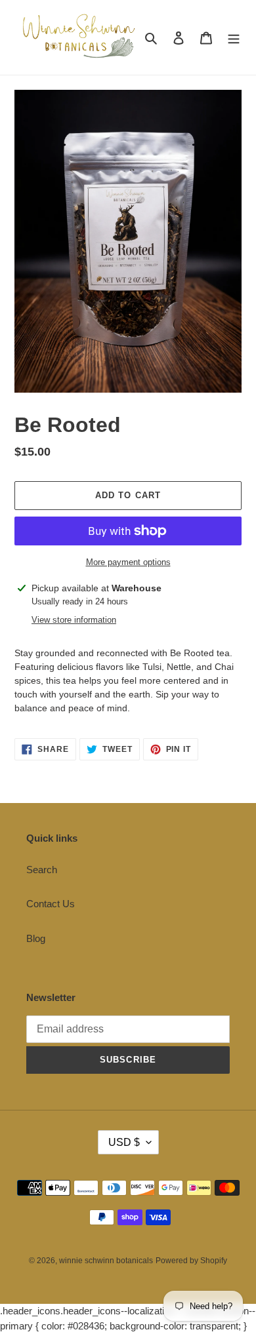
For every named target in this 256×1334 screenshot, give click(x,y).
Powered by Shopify (191, 1260)
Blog (35, 938)
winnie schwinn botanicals (106, 1260)
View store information (74, 620)
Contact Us (50, 903)
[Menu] (233, 38)
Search (41, 869)
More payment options (128, 562)
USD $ (124, 1142)
